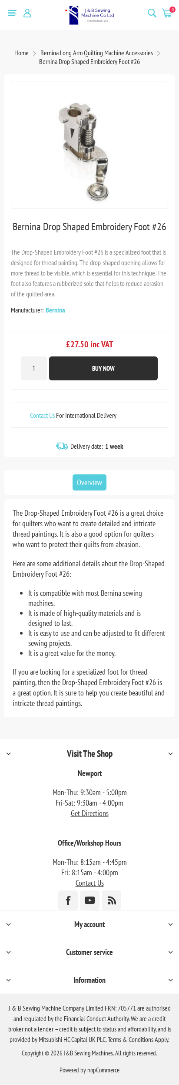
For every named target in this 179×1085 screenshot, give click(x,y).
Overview (89, 482)
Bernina (55, 310)
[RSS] (111, 900)
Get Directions (90, 813)
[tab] (89, 482)
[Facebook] (68, 900)
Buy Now (103, 368)
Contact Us (42, 415)
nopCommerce (103, 1070)
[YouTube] (89, 900)
